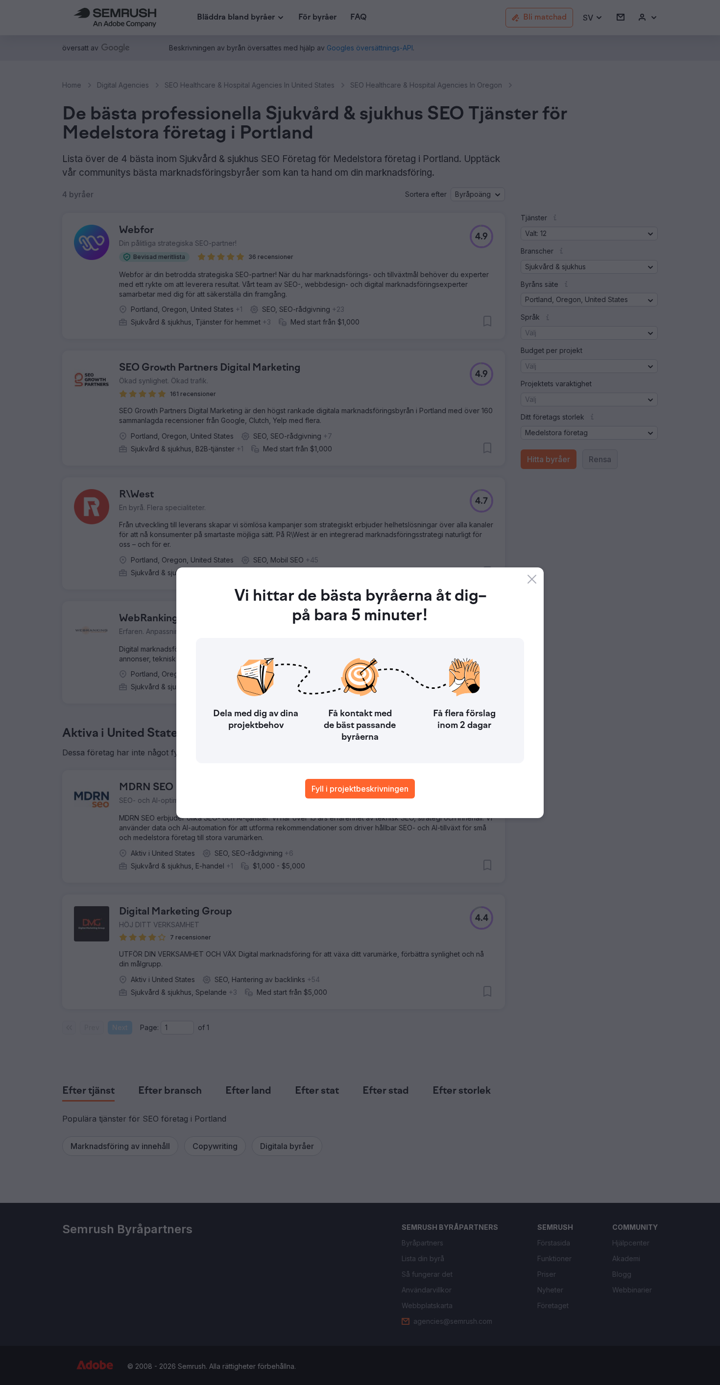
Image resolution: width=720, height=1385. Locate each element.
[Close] (532, 579)
